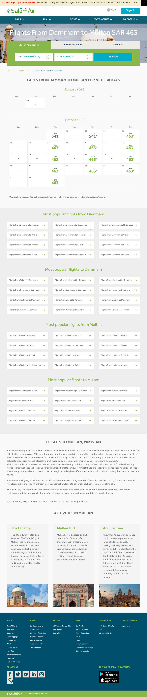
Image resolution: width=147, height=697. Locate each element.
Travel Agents (101, 20)
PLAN (45, 20)
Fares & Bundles (35, 648)
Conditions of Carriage (84, 648)
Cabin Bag (10, 658)
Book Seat (10, 630)
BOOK (18, 20)
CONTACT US (129, 20)
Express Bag (11, 640)
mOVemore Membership (62, 626)
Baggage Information (38, 633)
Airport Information (37, 644)
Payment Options (36, 637)
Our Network (34, 630)
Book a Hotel (57, 630)
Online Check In (13, 648)
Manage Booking (73, 45)
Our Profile (80, 626)
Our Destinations (36, 626)
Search (113, 57)
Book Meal (10, 633)
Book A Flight (12, 626)
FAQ (100, 630)
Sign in (130, 10)
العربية (113, 10)
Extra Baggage (12, 637)
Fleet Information (82, 633)
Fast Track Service (13, 662)
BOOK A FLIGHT (31, 46)
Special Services (36, 640)
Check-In (118, 45)
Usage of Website (82, 651)
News (78, 637)
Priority (9, 644)
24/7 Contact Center (106, 626)
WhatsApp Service (14, 655)
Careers (78, 640)
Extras (73, 20)
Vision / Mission (82, 630)
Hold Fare (10, 651)
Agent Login (126, 626)
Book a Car (57, 633)
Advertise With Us (105, 633)
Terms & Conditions (83, 644)
